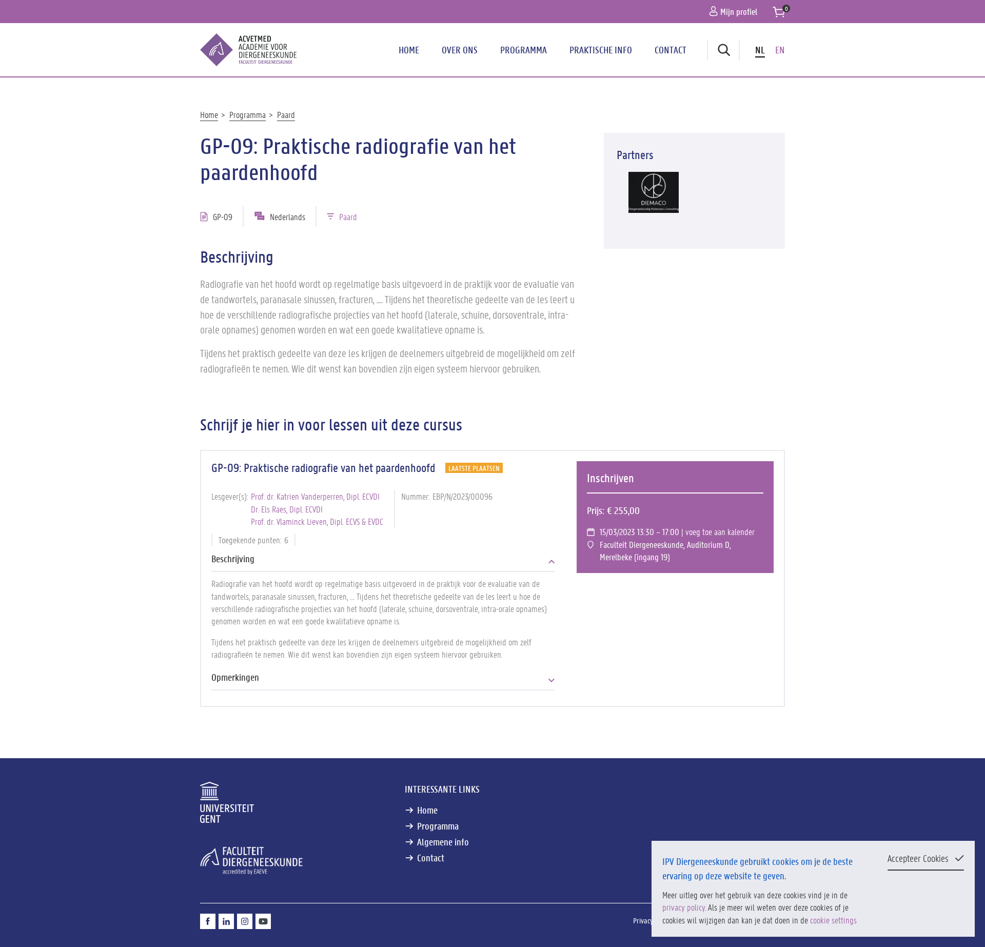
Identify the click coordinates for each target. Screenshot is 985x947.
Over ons (460, 50)
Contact (670, 50)
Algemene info (443, 842)
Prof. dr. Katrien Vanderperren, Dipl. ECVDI (315, 496)
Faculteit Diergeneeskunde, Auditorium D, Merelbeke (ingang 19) (665, 550)
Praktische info (600, 50)
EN (780, 50)
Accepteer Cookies (918, 858)
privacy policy (683, 907)
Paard (286, 114)
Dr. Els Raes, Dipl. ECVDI (287, 509)
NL (760, 50)
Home (409, 50)
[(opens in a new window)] (653, 192)
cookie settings (833, 919)
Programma (523, 50)
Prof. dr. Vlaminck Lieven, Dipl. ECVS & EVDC (317, 521)
